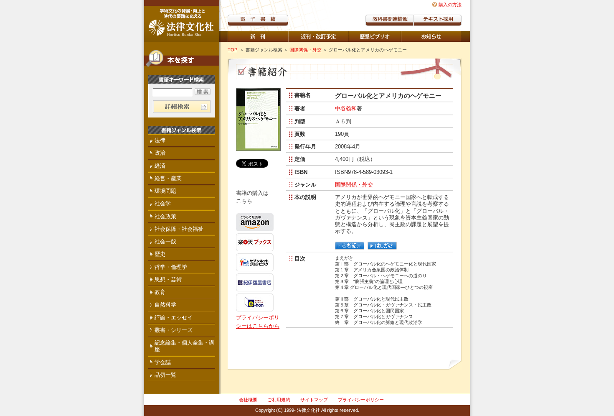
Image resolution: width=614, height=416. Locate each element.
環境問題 (165, 191)
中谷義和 (346, 108)
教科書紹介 (438, 20)
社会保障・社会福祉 (179, 229)
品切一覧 (165, 375)
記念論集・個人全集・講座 (184, 345)
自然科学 (165, 304)
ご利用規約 (278, 399)
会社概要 (248, 399)
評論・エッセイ (174, 317)
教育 (160, 292)
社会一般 (165, 241)
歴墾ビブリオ (375, 36)
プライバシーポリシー (361, 399)
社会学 (163, 203)
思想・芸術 (168, 279)
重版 (431, 36)
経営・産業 (168, 178)
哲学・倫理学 (171, 267)
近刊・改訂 (318, 36)
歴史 (160, 254)
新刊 (258, 36)
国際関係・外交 (305, 49)
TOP (232, 49)
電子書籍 (258, 20)
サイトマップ (314, 399)
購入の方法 (450, 4)
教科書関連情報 (389, 20)
